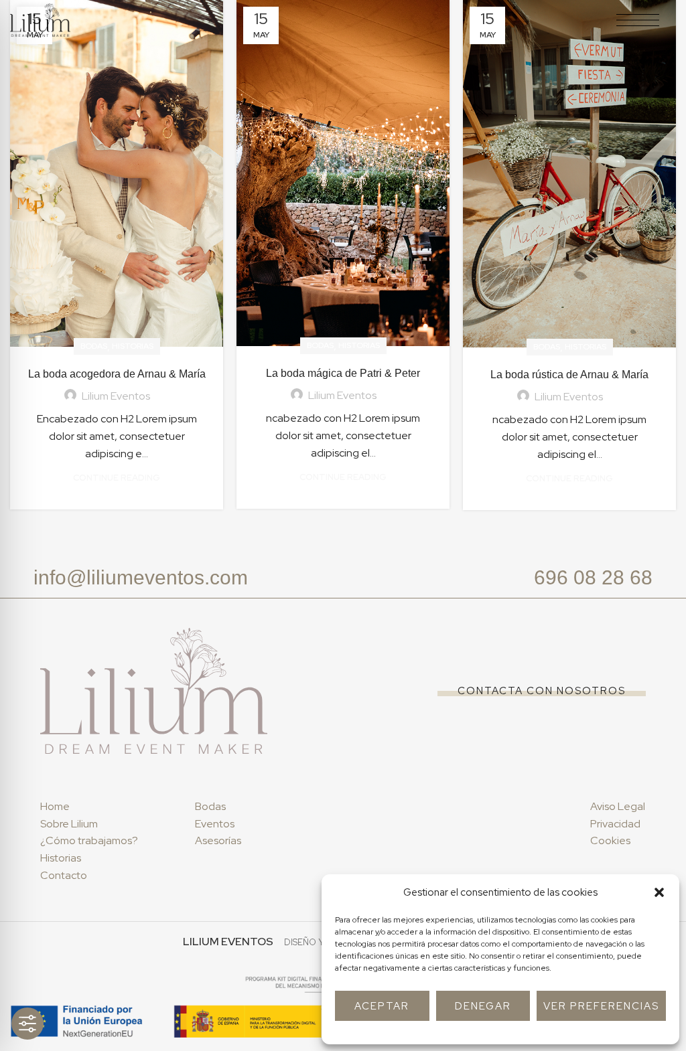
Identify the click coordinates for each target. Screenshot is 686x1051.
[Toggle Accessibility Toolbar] (27, 1023)
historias (132, 346)
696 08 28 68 (593, 577)
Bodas (93, 346)
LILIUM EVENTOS (228, 942)
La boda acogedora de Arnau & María (117, 374)
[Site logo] (40, 19)
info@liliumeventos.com (140, 577)
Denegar (483, 1006)
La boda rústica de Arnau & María (569, 374)
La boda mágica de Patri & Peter (343, 373)
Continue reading (116, 477)
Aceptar (381, 1006)
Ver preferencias (601, 1006)
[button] (659, 892)
